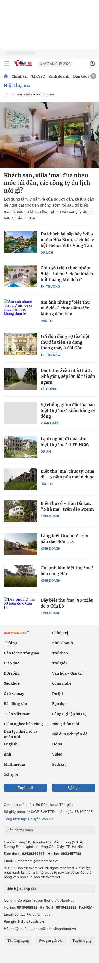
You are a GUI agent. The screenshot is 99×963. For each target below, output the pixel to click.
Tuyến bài (26, 788)
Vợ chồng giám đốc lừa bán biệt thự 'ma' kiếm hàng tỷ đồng (68, 410)
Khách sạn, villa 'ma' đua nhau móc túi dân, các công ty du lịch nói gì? (47, 183)
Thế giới (59, 663)
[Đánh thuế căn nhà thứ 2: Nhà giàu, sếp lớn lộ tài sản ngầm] (20, 378)
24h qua (11, 774)
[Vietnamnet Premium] (16, 635)
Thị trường (50, 286)
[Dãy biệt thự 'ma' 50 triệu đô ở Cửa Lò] (20, 608)
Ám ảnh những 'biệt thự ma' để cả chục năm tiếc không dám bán (65, 308)
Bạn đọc (59, 703)
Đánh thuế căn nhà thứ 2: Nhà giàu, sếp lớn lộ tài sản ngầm (68, 376)
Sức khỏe (12, 683)
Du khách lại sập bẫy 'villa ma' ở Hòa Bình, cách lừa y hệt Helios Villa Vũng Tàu (67, 239)
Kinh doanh (58, 76)
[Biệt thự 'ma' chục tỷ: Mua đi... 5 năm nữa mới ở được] (20, 479)
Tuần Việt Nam (17, 713)
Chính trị (20, 76)
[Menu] (7, 64)
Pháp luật (49, 423)
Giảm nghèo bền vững (23, 724)
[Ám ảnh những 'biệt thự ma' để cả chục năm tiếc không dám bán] (20, 310)
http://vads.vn (31, 921)
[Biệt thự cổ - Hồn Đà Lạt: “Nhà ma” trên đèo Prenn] (20, 511)
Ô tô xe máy (14, 693)
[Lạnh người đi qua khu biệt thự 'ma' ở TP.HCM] (20, 447)
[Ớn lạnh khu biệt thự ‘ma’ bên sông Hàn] (20, 576)
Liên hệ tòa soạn (19, 830)
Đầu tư (47, 321)
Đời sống (12, 673)
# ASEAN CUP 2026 (55, 64)
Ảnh (7, 754)
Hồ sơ (57, 744)
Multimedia (14, 764)
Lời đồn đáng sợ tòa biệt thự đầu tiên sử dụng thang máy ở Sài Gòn (65, 342)
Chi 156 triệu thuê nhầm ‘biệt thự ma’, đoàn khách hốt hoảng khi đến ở (67, 273)
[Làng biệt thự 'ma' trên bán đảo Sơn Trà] (20, 544)
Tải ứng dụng (18, 940)
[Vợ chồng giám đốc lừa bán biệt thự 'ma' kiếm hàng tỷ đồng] (20, 413)
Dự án (46, 451)
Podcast (59, 764)
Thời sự (38, 76)
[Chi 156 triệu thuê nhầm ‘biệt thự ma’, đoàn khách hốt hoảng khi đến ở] (20, 276)
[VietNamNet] (6, 76)
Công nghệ (61, 683)
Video (57, 754)
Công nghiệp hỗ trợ (69, 713)
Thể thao (60, 653)
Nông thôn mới (65, 724)
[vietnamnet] (23, 67)
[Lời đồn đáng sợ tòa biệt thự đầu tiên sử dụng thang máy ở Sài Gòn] (20, 344)
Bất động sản (15, 703)
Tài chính (48, 389)
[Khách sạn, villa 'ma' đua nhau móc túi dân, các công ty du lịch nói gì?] (49, 135)
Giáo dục (11, 663)
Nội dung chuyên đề (69, 734)
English (11, 744)
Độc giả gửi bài (51, 940)
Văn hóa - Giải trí (67, 673)
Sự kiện (74, 788)
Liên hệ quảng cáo (21, 888)
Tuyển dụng (82, 940)
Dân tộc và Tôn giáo (21, 653)
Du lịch (47, 252)
